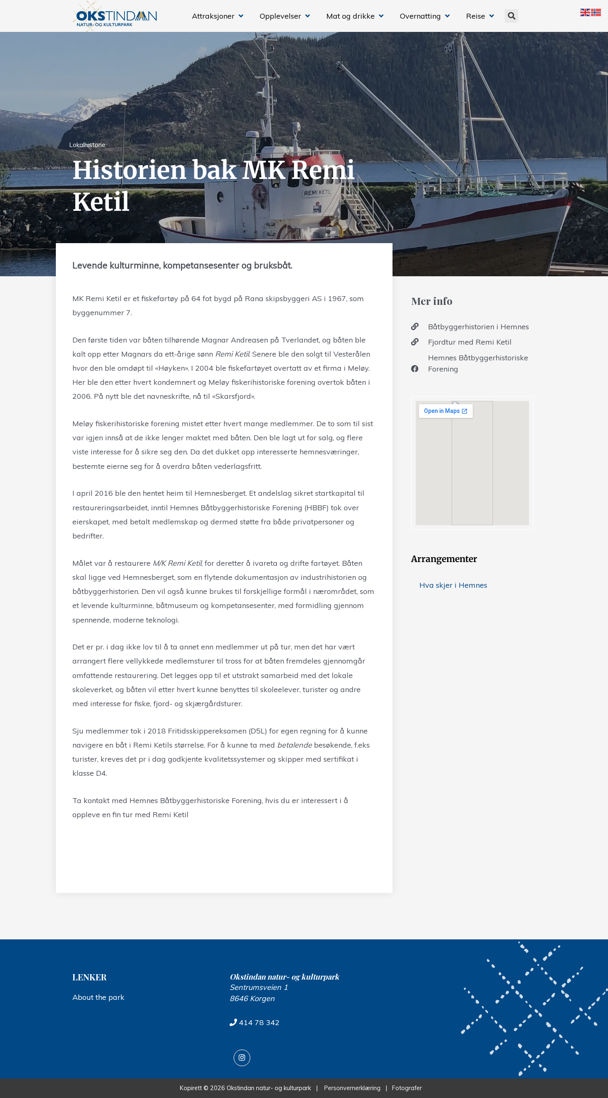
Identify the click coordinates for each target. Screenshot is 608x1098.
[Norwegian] (596, 12)
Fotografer (408, 1088)
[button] (511, 16)
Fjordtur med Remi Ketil (470, 342)
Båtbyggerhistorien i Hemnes (478, 326)
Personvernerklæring (352, 1088)
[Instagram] (242, 1057)
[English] (585, 12)
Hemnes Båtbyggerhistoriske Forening (478, 363)
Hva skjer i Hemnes (453, 585)
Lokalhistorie (87, 145)
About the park (98, 997)
